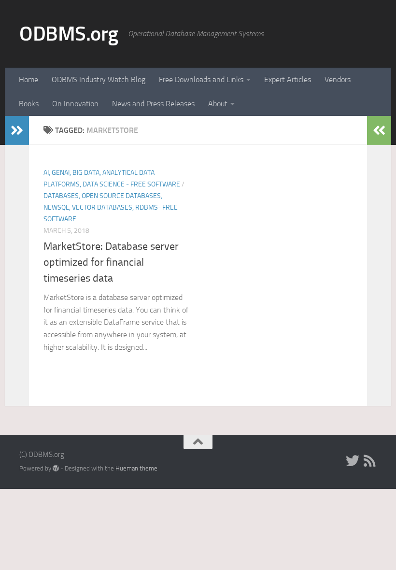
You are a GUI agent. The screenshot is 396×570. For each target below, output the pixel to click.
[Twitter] (352, 461)
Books (29, 103)
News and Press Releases (153, 103)
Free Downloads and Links (201, 79)
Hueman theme (136, 468)
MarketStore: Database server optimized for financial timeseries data (111, 262)
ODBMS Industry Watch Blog (98, 79)
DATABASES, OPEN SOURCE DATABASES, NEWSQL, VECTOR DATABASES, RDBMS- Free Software (110, 207)
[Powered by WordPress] (56, 468)
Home (28, 79)
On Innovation (75, 103)
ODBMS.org (68, 34)
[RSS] (370, 461)
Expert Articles (287, 79)
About (217, 103)
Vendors (338, 79)
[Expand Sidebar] (17, 130)
